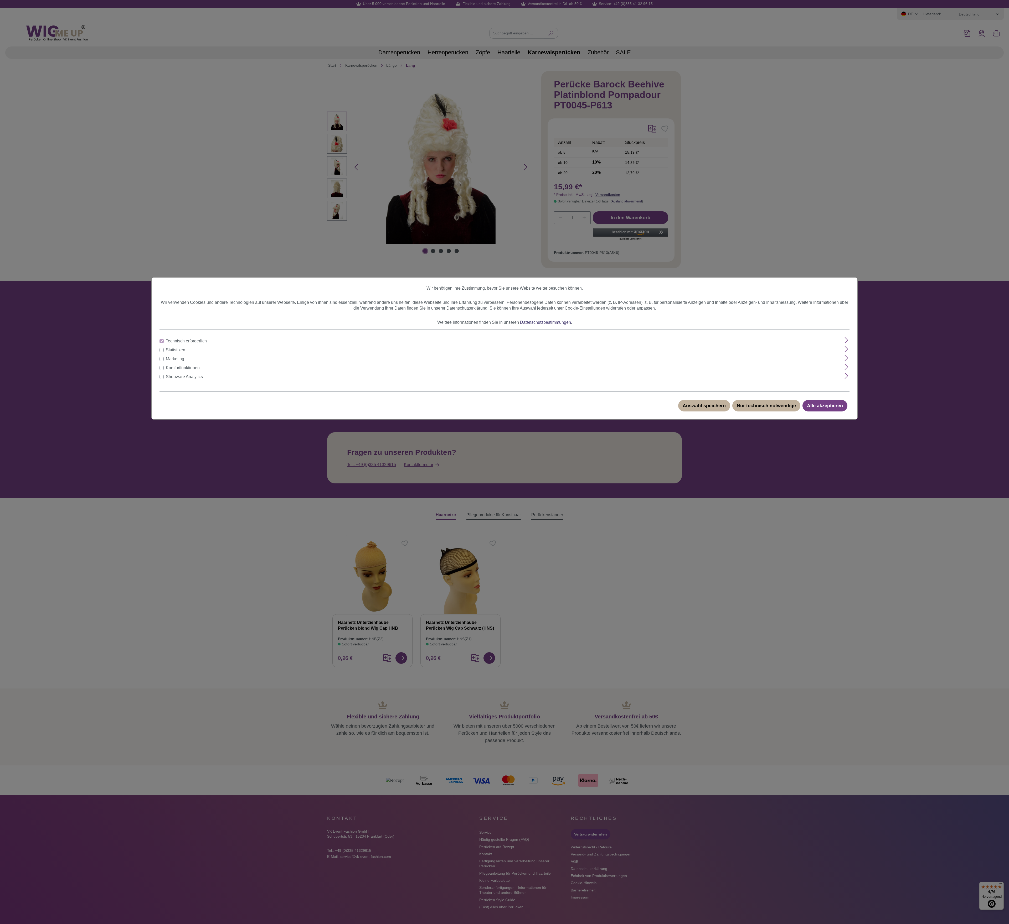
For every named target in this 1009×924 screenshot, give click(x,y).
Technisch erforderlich (186, 341)
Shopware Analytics (184, 376)
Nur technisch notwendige (766, 405)
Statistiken (175, 350)
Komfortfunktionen (183, 368)
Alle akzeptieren (825, 405)
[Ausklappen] (846, 340)
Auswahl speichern (704, 405)
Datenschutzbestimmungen (545, 322)
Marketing (175, 359)
